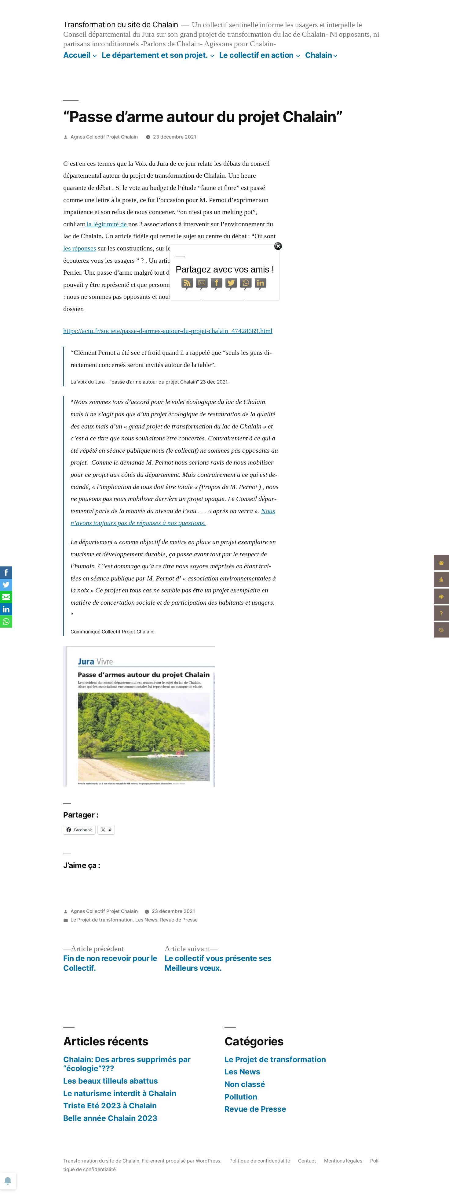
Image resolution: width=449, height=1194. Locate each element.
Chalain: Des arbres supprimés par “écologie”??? (127, 1064)
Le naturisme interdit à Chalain (119, 1093)
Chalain (318, 55)
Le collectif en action (256, 55)
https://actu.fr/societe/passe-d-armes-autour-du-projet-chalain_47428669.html (167, 331)
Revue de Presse (179, 920)
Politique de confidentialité (259, 1161)
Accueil (76, 55)
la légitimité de (106, 224)
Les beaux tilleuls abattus (110, 1080)
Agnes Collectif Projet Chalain (104, 137)
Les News (146, 920)
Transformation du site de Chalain (120, 24)
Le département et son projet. (155, 55)
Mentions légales (343, 1161)
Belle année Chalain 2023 (110, 1118)
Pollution (240, 1096)
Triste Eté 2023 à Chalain (110, 1105)
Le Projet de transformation (102, 920)
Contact (307, 1161)
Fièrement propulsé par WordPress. (182, 1161)
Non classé (244, 1084)
